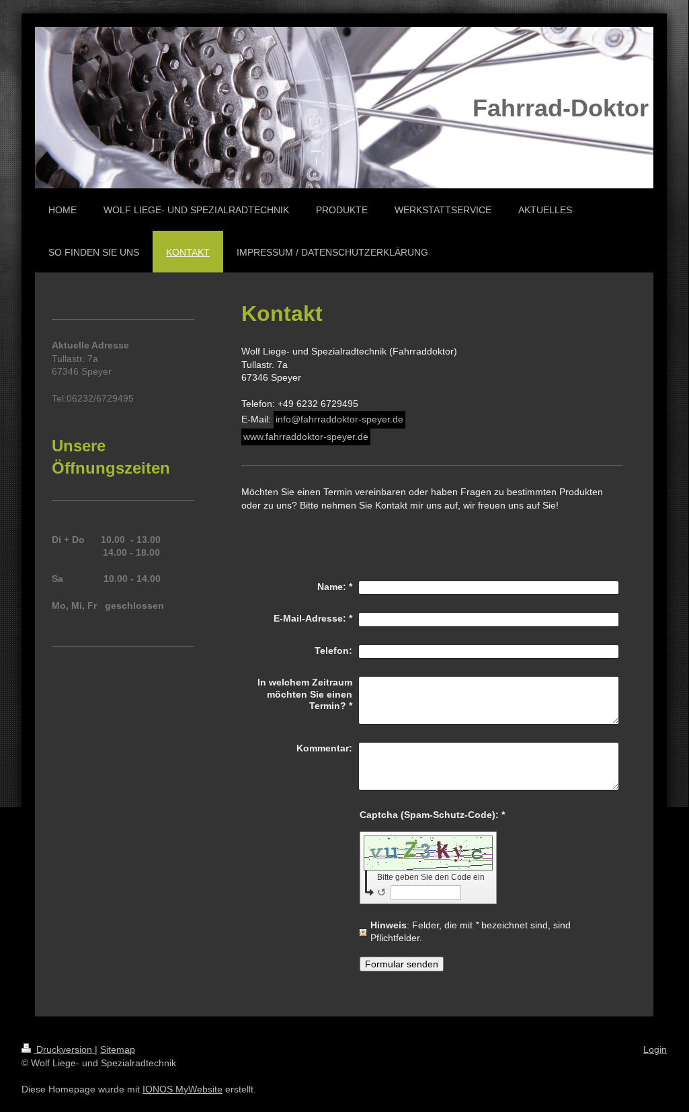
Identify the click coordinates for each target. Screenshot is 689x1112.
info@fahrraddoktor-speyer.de (339, 419)
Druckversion (64, 1049)
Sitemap (117, 1049)
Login (655, 1049)
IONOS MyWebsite (182, 1089)
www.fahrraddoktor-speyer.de (305, 436)
